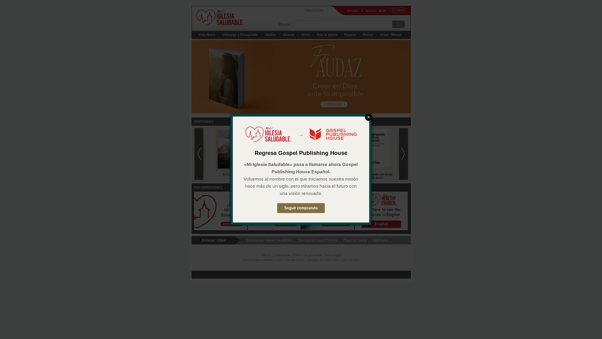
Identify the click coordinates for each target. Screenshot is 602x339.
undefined (368, 117)
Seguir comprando (301, 208)
